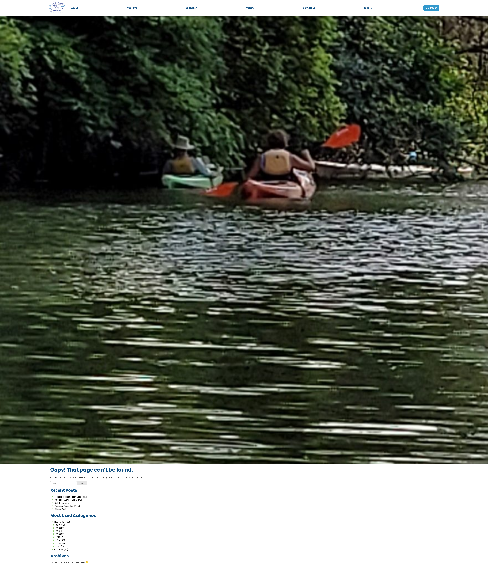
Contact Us (309, 7)
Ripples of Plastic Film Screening (71, 496)
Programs (131, 7)
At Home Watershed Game (68, 499)
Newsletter (59, 522)
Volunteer (431, 7)
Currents (58, 549)
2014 (58, 540)
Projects (250, 7)
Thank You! (60, 509)
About (74, 7)
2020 (58, 546)
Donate (368, 7)
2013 (58, 528)
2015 (58, 531)
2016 (58, 543)
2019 (58, 534)
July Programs (62, 502)
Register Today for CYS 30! (68, 506)
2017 (58, 525)
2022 (58, 537)
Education (191, 7)
